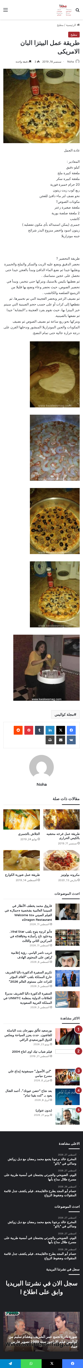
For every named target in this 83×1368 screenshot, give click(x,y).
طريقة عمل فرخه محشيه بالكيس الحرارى (63, 836)
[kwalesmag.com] (63, 9)
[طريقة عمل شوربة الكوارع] (21, 860)
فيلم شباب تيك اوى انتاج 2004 (32, 1052)
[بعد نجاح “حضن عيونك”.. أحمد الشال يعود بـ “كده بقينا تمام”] (67, 1097)
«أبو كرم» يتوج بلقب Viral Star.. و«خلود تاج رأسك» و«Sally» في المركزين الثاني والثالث (31, 936)
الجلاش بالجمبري (29, 834)
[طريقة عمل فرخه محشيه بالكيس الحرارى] (61, 819)
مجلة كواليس (64, 714)
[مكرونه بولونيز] (61, 860)
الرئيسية (71, 25)
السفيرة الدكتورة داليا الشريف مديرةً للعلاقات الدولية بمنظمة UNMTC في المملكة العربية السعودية (27, 998)
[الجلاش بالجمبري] (21, 819)
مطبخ (60, 25)
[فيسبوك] (71, 730)
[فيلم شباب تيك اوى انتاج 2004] (67, 1057)
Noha (70, 61)
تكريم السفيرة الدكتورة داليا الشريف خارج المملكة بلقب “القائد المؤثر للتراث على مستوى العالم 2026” (28, 976)
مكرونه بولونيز (70, 875)
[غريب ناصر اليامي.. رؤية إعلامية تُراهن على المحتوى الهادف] (67, 958)
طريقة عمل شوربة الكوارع (22, 875)
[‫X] (60, 730)
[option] (41, 1331)
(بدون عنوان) (44, 1110)
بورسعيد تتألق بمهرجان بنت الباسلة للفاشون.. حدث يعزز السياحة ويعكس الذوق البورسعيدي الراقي (28, 1035)
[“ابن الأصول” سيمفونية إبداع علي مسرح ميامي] (67, 1077)
